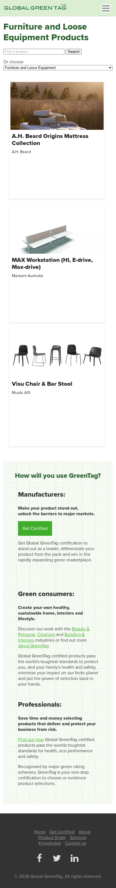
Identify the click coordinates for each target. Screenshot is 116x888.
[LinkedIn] (74, 859)
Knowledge (50, 843)
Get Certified (35, 528)
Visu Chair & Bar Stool (42, 383)
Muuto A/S (21, 392)
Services (78, 837)
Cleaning (46, 634)
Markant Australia (27, 275)
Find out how (31, 739)
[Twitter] (56, 859)
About (85, 832)
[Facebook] (39, 859)
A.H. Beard (21, 152)
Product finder (52, 837)
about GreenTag (33, 646)
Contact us (75, 843)
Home (40, 832)
